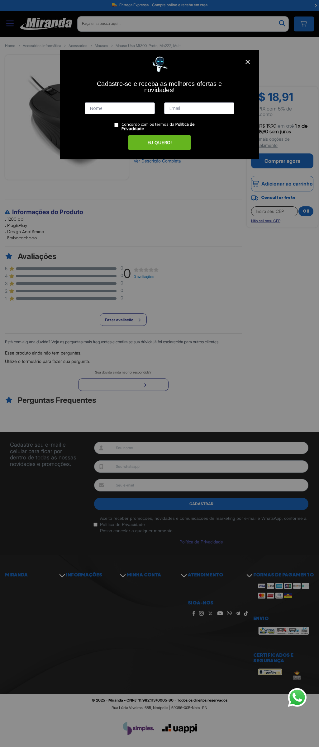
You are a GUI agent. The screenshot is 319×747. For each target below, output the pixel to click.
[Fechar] (247, 62)
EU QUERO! (159, 142)
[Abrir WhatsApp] (297, 697)
